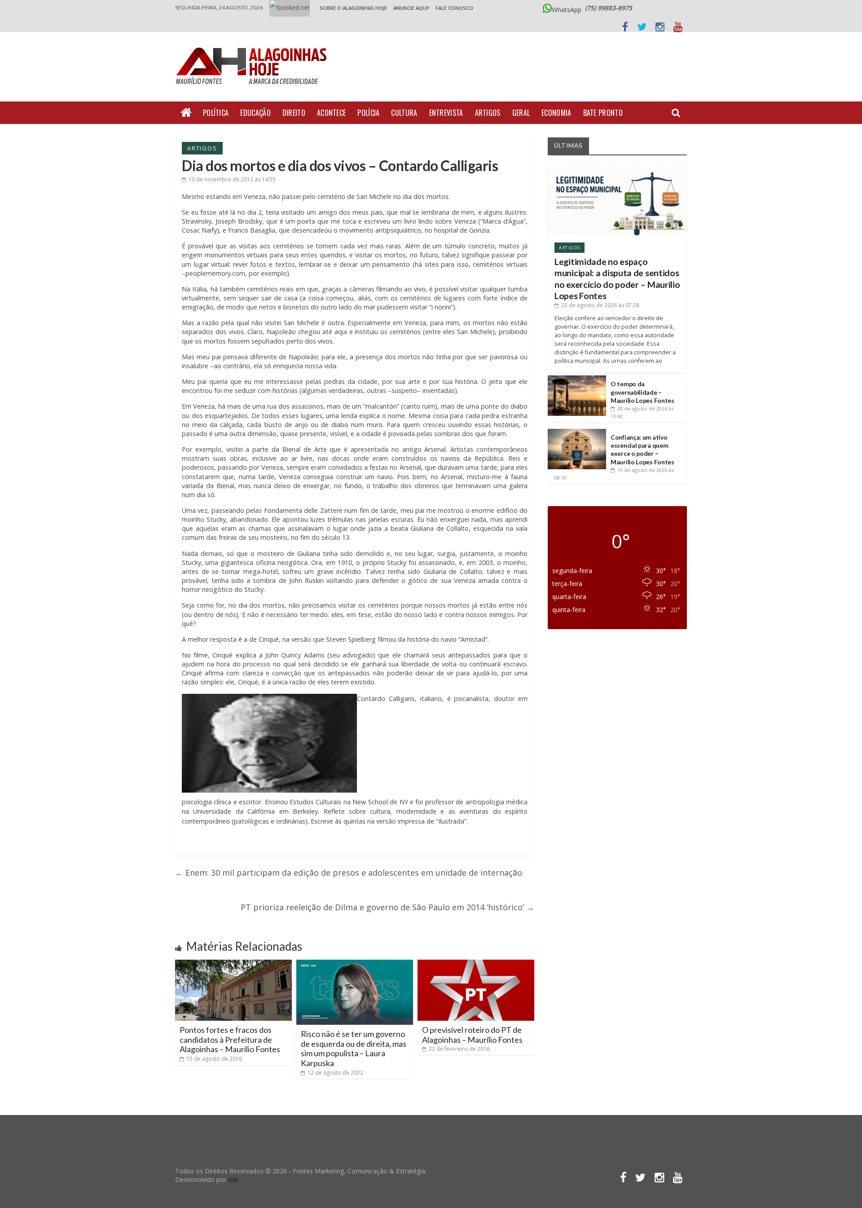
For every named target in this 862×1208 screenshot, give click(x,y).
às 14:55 (232, 179)
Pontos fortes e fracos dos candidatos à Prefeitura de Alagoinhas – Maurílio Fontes (230, 1039)
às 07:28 (600, 305)
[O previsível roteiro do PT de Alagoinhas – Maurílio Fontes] (476, 963)
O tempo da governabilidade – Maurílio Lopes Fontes (642, 392)
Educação (255, 112)
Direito (293, 112)
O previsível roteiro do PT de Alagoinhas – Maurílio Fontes (472, 1035)
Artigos (488, 112)
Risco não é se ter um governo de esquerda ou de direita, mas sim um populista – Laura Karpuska (353, 1048)
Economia (556, 112)
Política (216, 112)
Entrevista (446, 112)
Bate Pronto (603, 112)
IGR (233, 1179)
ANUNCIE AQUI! (411, 7)
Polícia (368, 112)
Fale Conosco (454, 7)
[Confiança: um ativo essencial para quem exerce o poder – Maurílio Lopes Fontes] (577, 432)
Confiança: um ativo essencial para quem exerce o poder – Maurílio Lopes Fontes (642, 449)
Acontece (331, 112)
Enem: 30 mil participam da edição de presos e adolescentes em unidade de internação (348, 872)
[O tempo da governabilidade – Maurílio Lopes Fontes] (577, 379)
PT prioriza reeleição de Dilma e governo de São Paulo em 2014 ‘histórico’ (387, 907)
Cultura (404, 112)
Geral (521, 112)
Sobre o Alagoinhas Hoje (353, 7)
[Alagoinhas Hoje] (253, 44)
